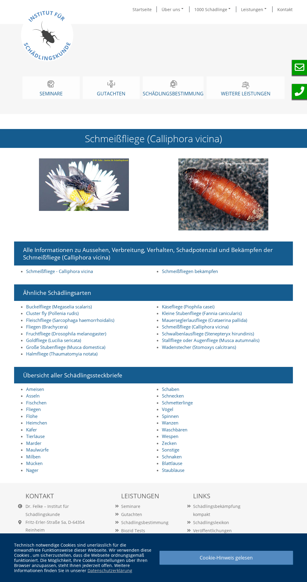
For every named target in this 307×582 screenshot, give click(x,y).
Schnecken (173, 396)
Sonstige (170, 450)
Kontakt (285, 9)
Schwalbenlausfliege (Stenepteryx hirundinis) (208, 334)
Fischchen (36, 403)
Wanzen (170, 423)
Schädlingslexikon (211, 522)
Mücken (34, 463)
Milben (33, 457)
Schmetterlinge (177, 403)
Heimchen (36, 423)
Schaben (170, 389)
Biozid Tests (133, 530)
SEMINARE (51, 93)
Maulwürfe (37, 450)
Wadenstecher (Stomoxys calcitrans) (199, 347)
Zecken (169, 443)
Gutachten (131, 514)
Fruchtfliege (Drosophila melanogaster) (66, 334)
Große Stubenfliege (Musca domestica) (65, 347)
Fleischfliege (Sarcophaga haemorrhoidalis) (70, 320)
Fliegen (33, 409)
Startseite (142, 9)
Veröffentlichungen (212, 530)
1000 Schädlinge (211, 9)
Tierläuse (35, 436)
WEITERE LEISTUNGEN (245, 93)
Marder (33, 443)
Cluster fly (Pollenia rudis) (52, 313)
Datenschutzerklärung (110, 570)
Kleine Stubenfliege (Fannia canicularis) (202, 313)
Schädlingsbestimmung (173, 93)
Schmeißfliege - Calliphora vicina (59, 271)
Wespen (170, 436)
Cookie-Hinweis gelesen (226, 557)
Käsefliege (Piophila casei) (188, 307)
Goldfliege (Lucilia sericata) (53, 340)
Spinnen (170, 416)
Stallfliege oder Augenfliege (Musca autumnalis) (210, 340)
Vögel (167, 409)
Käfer (31, 430)
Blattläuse (172, 463)
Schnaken (172, 457)
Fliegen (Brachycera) (46, 327)
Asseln (33, 396)
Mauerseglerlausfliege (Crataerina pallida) (204, 320)
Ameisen (35, 389)
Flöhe (31, 416)
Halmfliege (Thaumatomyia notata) (61, 354)
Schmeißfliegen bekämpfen (190, 271)
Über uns (171, 9)
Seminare (130, 506)
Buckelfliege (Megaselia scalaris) (59, 307)
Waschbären (174, 430)
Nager (32, 470)
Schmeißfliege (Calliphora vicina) (195, 327)
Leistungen (252, 9)
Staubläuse (173, 470)
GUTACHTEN (111, 93)
